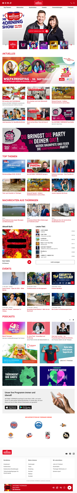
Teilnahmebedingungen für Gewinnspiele (11, 472)
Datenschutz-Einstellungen (11, 469)
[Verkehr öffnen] (10, 3)
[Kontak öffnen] (71, 3)
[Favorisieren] (64, 487)
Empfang (30, 469)
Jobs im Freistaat (58, 464)
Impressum (7, 464)
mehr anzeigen (55, 262)
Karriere (30, 471)
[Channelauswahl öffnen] (74, 3)
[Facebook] (8, 3)
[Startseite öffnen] (38, 3)
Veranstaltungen (57, 7)
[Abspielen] (69, 488)
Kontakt (30, 476)
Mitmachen (20, 7)
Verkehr (44, 7)
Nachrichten (32, 7)
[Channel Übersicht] (57, 487)
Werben (30, 473)
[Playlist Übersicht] (61, 487)
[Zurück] (70, 320)
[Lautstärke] (53, 487)
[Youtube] (3, 3)
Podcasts (70, 7)
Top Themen (7, 7)
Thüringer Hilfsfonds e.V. (60, 469)
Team (29, 466)
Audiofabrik (56, 466)
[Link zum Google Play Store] (25, 408)
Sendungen (31, 464)
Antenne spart (57, 471)
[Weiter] (73, 320)
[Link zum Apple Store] (11, 408)
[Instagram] (5, 3)
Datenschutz (7, 466)
